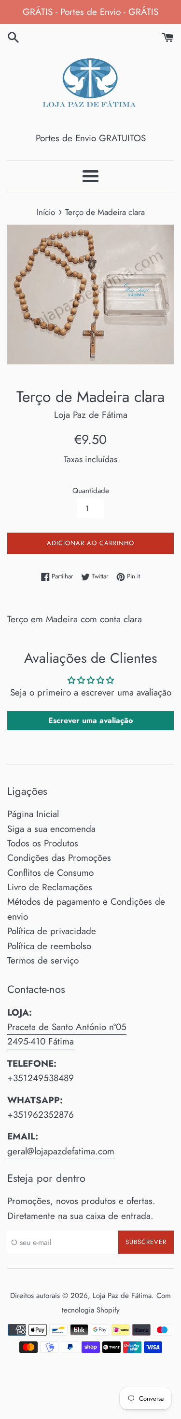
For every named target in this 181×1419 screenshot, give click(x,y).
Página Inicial (33, 813)
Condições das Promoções (59, 857)
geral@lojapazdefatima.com (60, 1151)
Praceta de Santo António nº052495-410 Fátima (66, 1034)
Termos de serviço (43, 960)
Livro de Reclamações (49, 887)
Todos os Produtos (42, 843)
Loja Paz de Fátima (122, 1295)
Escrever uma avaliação (90, 720)
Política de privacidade (51, 930)
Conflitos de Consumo (50, 872)
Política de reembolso (49, 945)
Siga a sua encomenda (51, 828)
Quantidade (90, 490)
